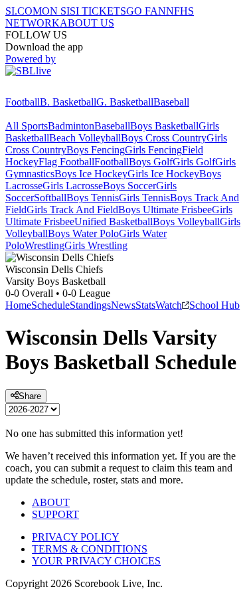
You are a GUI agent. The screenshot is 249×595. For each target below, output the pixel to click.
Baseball (171, 102)
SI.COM (23, 11)
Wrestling (44, 245)
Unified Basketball (113, 221)
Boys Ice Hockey (90, 173)
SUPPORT (55, 514)
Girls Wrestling (95, 245)
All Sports (26, 125)
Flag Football (66, 161)
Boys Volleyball (186, 221)
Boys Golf (151, 161)
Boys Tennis (92, 197)
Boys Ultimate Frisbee (165, 209)
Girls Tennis (144, 197)
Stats (145, 305)
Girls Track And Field (72, 209)
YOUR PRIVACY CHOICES (96, 560)
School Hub (214, 305)
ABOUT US (87, 23)
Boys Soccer (129, 185)
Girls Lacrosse (72, 185)
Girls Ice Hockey (163, 173)
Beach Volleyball (85, 137)
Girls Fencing (153, 149)
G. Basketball (124, 102)
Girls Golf (194, 161)
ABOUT (51, 502)
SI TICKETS (98, 11)
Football (22, 102)
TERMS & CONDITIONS (89, 548)
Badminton (71, 125)
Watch (168, 305)
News (123, 305)
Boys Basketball (164, 125)
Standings (90, 305)
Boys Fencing (95, 149)
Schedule (50, 305)
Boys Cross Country (164, 137)
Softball (50, 197)
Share (30, 396)
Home (18, 305)
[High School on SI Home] (56, 90)
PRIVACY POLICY (76, 537)
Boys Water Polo (83, 233)
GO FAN (146, 11)
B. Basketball (68, 102)
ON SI (56, 11)
